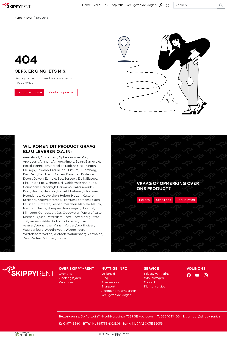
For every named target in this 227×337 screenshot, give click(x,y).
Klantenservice (154, 286)
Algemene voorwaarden (118, 290)
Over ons (65, 273)
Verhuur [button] (100, 5)
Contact (149, 282)
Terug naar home (29, 92)
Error (29, 17)
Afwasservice (110, 282)
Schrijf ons (163, 200)
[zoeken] (221, 5)
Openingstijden (70, 278)
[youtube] (198, 276)
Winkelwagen (154, 278)
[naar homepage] (18, 5)
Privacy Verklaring (157, 273)
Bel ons (144, 200)
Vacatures (66, 282)
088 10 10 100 (168, 316)
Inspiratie (117, 5)
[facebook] (189, 276)
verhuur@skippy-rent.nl (201, 316)
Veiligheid (108, 273)
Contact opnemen (62, 92)
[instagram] (206, 276)
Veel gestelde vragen (141, 5)
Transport (108, 286)
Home (86, 5)
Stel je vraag (186, 200)
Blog (104, 278)
